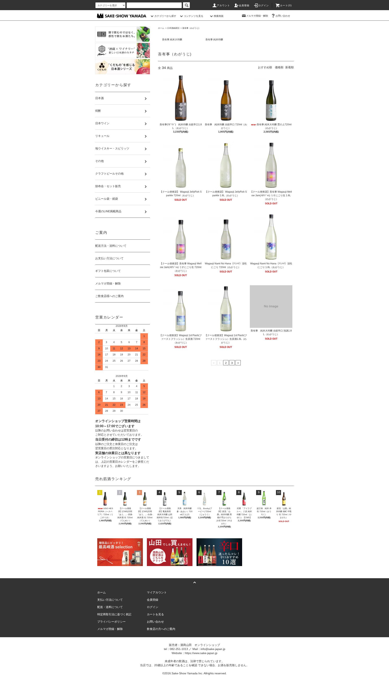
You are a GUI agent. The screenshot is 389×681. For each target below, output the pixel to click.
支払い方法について (110, 599)
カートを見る (155, 614)
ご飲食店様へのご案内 (109, 296)
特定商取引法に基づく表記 (114, 614)
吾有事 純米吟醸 (214, 39)
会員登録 (244, 5)
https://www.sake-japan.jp (201, 653)
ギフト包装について (108, 270)
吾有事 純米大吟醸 (172, 39)
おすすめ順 (265, 67)
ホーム (161, 28)
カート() (286, 5)
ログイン (263, 5)
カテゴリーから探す (165, 16)
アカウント (223, 5)
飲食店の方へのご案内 (161, 629)
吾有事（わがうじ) (190, 28)
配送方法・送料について (110, 245)
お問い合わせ (283, 15)
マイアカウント (157, 592)
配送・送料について (110, 607)
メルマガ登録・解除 (257, 15)
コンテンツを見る (193, 16)
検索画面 (218, 16)
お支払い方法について (109, 258)
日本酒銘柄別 (173, 28)
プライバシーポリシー (111, 621)
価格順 (279, 67)
